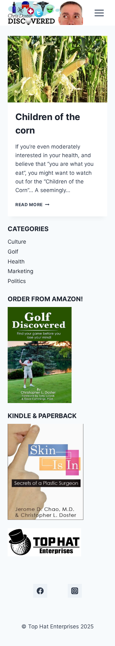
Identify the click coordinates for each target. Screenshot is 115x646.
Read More (32, 204)
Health (16, 261)
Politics (17, 281)
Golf (13, 251)
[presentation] (57, 69)
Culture (17, 241)
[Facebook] (40, 591)
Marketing (20, 271)
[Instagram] (74, 591)
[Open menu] (99, 12)
